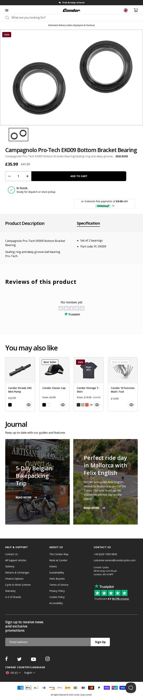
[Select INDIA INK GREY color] (78, 405)
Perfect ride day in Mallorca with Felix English (105, 465)
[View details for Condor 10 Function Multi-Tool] (123, 384)
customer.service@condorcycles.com (115, 560)
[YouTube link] (34, 660)
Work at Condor (58, 560)
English (28, 672)
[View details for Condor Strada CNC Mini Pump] (20, 384)
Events (53, 566)
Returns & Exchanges (17, 572)
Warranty (10, 591)
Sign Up (100, 642)
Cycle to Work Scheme (18, 584)
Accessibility (56, 603)
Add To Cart (78, 176)
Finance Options (14, 578)
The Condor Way (58, 554)
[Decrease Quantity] (9, 176)
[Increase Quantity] (27, 176)
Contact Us (11, 554)
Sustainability (56, 572)
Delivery (9, 566)
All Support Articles (15, 560)
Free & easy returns (73, 2)
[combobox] (75, 17)
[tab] (71, 3)
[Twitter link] (19, 660)
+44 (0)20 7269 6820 (105, 554)
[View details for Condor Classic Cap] (54, 384)
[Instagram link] (47, 660)
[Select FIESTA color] (87, 405)
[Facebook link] (6, 660)
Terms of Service (59, 584)
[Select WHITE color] (48, 405)
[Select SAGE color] (82, 405)
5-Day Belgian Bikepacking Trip (34, 475)
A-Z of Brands (13, 597)
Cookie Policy (57, 597)
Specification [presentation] (88, 223)
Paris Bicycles (57, 578)
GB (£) (14, 672)
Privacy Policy (57, 591)
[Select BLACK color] (10, 405)
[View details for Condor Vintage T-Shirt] (88, 384)
